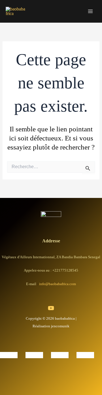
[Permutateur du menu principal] (90, 11)
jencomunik (60, 326)
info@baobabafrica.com (57, 284)
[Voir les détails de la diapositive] (9, 354)
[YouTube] (51, 308)
